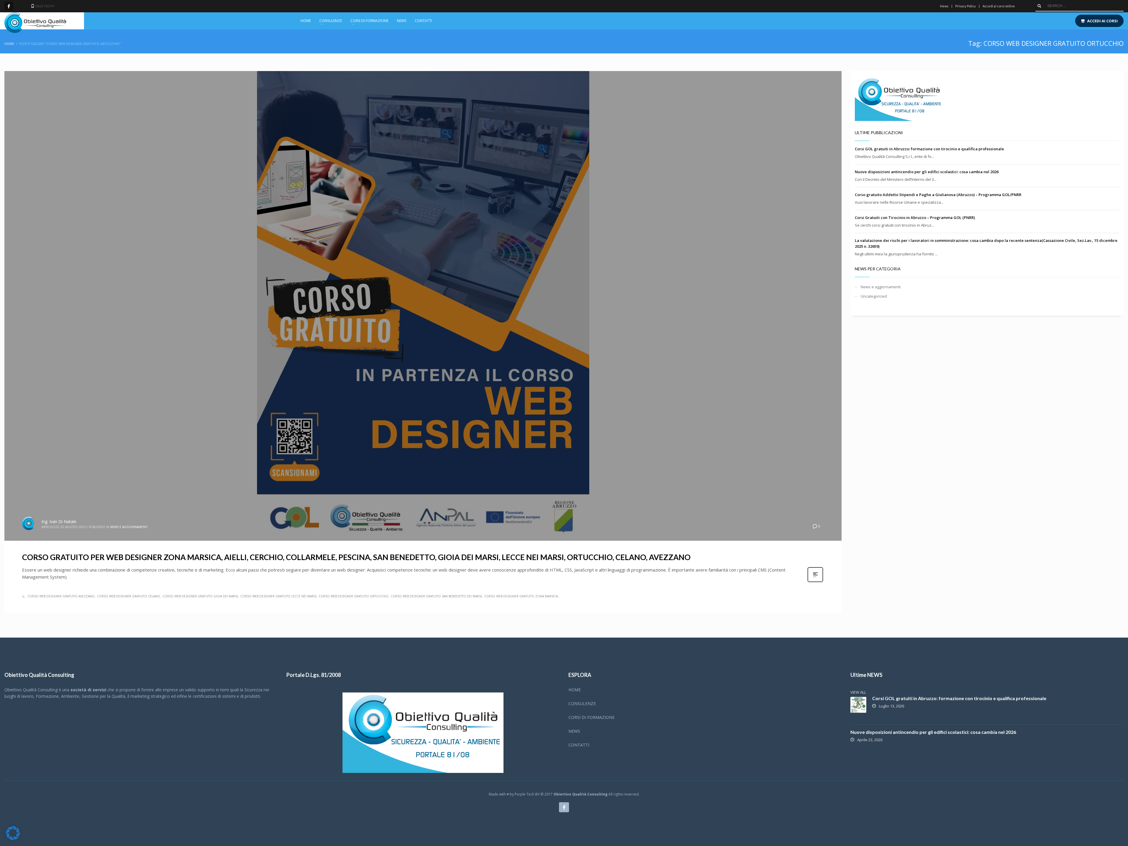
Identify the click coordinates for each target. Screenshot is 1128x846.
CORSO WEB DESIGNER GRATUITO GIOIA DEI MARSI (200, 596)
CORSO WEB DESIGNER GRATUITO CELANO (128, 596)
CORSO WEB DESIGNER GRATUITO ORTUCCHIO (353, 596)
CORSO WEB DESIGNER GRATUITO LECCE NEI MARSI (278, 596)
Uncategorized (874, 296)
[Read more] (815, 581)
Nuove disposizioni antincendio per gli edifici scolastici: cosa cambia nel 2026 (926, 171)
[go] (1039, 6)
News (944, 6)
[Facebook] (8, 6)
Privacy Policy (965, 6)
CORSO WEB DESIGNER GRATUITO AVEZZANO (61, 596)
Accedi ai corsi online (999, 6)
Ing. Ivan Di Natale (58, 521)
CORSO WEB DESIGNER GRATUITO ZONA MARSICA (521, 596)
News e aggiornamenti (128, 527)
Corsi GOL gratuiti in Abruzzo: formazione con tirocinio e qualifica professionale (929, 148)
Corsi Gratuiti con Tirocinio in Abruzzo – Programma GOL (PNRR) (915, 217)
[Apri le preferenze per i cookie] (13, 838)
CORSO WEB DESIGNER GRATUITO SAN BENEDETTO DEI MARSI (436, 596)
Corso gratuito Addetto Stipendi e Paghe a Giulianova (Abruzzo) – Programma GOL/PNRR (938, 194)
